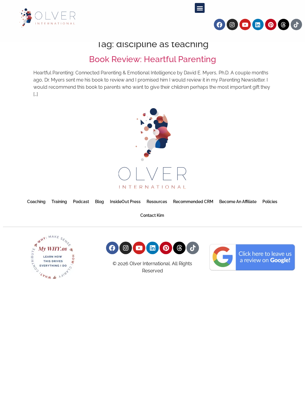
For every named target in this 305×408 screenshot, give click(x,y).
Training (59, 201)
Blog (99, 201)
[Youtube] (245, 24)
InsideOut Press (125, 201)
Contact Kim (152, 215)
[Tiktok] (296, 24)
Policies (269, 201)
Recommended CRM (193, 201)
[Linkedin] (258, 24)
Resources (157, 201)
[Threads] (283, 24)
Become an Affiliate (237, 201)
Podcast (81, 201)
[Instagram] (232, 24)
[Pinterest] (270, 24)
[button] (200, 8)
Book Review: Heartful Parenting (152, 59)
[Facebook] (219, 24)
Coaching (36, 201)
